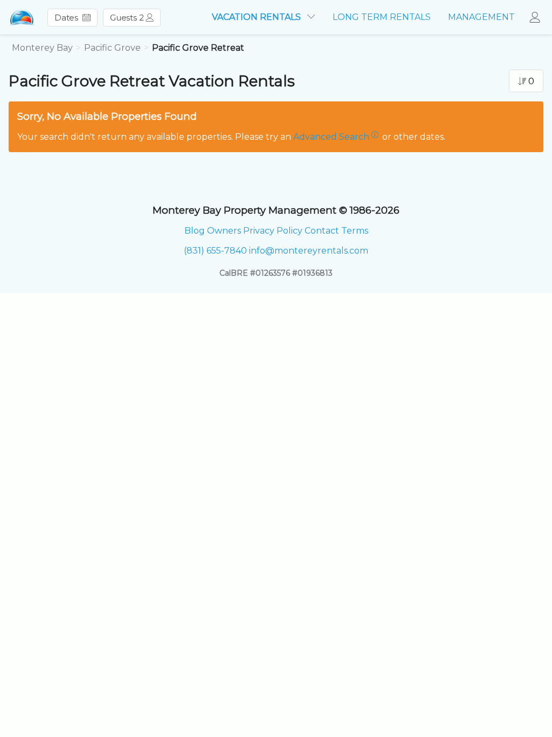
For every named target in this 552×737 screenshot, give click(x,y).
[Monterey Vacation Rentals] (22, 17)
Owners (224, 231)
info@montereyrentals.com (308, 250)
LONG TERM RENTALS (382, 17)
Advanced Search (331, 137)
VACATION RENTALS (257, 17)
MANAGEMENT (481, 17)
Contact (322, 231)
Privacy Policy (272, 231)
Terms (354, 231)
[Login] (537, 17)
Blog (194, 231)
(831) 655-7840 (215, 250)
